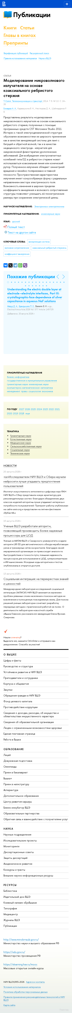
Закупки (7, 689)
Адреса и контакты (35, 981)
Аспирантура (10, 790)
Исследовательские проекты (20, 840)
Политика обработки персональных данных (25, 991)
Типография (10, 908)
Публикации (31, 14)
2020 (9, 413)
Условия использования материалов (22, 987)
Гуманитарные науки (20, 435)
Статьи (27, 28)
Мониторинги (11, 846)
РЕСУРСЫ (10, 885)
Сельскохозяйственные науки (26, 446)
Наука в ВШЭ (45, 58)
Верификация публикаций (16, 53)
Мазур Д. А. (12, 306)
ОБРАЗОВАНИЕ (13, 749)
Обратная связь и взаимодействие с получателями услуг (35, 819)
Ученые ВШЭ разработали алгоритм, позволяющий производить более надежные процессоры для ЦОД (32, 530)
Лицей (7, 755)
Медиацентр (10, 914)
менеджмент (13, 391)
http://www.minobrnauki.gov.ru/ (21, 939)
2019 (15, 413)
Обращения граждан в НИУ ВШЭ (21, 695)
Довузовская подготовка (17, 760)
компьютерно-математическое (23, 387)
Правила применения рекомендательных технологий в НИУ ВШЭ (34, 998)
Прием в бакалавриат (15, 772)
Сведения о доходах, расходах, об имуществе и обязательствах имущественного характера (31, 714)
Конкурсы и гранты (14, 869)
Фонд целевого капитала (17, 701)
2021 (57, 409)
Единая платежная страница (19, 733)
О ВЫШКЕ (10, 654)
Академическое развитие (17, 863)
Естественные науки (20, 439)
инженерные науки (39, 384)
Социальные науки (20, 449)
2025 (33, 409)
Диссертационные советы (18, 852)
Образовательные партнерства (21, 813)
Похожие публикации (31, 276)
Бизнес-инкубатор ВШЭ (16, 807)
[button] (8, 282)
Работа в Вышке (12, 739)
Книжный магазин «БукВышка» (20, 902)
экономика (47, 391)
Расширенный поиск (39, 53)
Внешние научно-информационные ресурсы (28, 875)
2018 (21, 413)
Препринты (15, 43)
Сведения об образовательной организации (28, 722)
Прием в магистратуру (16, 784)
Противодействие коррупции (20, 707)
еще (28, 413)
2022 (51, 409)
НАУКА (8, 828)
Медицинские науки (20, 442)
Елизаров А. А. (9, 108)
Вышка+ (7, 778)
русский (16, 221)
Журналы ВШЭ (11, 920)
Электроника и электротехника (49, 206)
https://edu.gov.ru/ (14, 952)
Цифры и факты (12, 660)
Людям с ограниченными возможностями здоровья (32, 728)
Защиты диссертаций (15, 858)
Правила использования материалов (20, 58)
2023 (45, 409)
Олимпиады (10, 766)
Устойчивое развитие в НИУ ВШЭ (22, 672)
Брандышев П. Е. (26, 306)
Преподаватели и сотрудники (20, 678)
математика (47, 387)
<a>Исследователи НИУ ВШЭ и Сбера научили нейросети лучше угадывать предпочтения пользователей (34, 481)
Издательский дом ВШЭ (16, 896)
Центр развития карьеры (17, 801)
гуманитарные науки (17, 384)
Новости (10, 466)
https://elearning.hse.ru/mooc (20, 964)
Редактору (64, 1009)
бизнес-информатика (18, 376)
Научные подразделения (17, 834)
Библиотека (10, 890)
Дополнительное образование (21, 795)
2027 (21, 409)
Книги (10, 28)
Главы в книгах (19, 35)
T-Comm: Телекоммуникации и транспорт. (23, 101)
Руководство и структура (18, 666)
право (24, 391)
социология (34, 391)
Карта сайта (9, 1005)
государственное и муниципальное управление (32, 380)
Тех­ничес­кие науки (20, 453)
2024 (39, 409)
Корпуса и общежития (16, 683)
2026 (27, 409)
